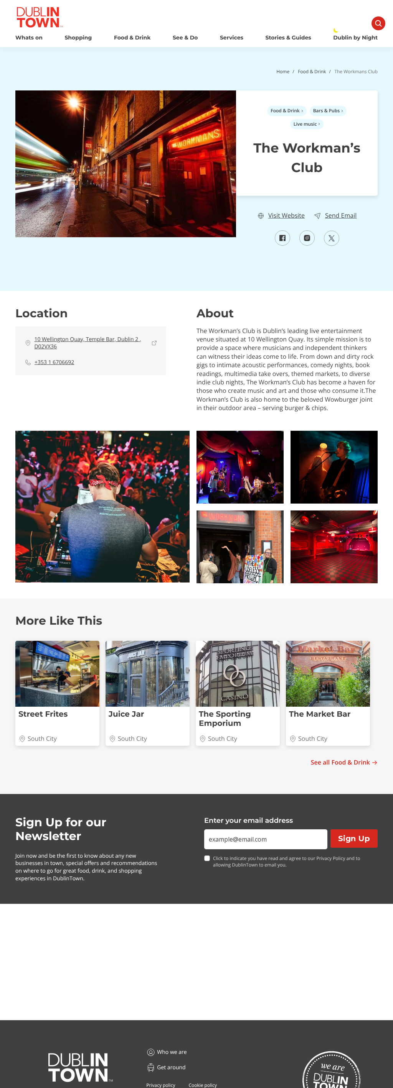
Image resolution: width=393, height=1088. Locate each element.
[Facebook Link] (282, 243)
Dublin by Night (355, 37)
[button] (102, 507)
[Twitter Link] (331, 244)
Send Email (341, 215)
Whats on (29, 37)
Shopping (78, 37)
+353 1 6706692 (54, 362)
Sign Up (354, 838)
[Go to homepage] (80, 1067)
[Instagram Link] (307, 243)
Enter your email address (248, 820)
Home (282, 71)
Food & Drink (132, 37)
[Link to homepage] (39, 17)
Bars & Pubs (326, 110)
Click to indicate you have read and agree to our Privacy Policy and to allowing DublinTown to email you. (286, 861)
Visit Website (286, 215)
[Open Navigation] (378, 23)
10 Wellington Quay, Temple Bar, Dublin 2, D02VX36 (87, 343)
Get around (171, 1067)
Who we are (172, 1052)
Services (231, 37)
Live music (305, 124)
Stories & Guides (288, 37)
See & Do (185, 37)
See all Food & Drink (340, 762)
